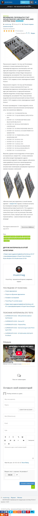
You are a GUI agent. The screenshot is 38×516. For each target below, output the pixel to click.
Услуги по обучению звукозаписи (15, 294)
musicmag (8, 24)
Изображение (22, 437)
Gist (9, 444)
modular (6, 240)
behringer (19, 236)
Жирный (5, 437)
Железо (6, 16)
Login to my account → (26, 409)
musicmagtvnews (9, 236)
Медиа (33, 33)
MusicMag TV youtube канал (13, 301)
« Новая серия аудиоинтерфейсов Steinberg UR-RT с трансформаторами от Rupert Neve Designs (18, 255)
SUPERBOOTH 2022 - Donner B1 (14, 321)
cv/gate (27, 238)
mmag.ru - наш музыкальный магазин (19, 6)
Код (5, 444)
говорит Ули (13, 203)
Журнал (13, 497)
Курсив (9, 437)
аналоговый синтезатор (17, 238)
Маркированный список (10, 440)
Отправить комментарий (27, 483)
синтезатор (26, 236)
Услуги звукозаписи (11, 291)
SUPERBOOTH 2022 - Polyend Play (15, 324)
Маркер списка (18, 440)
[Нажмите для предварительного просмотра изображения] (19, 48)
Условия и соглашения (12, 297)
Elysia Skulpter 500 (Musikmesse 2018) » (15, 258)
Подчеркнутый (13, 437)
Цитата (24, 440)
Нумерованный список (14, 440)
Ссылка (19, 437)
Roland (6, 238)
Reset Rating (25, 462)
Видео (5, 440)
